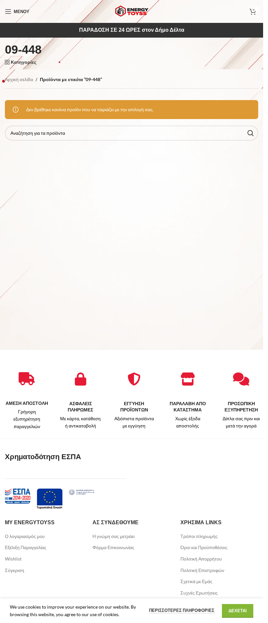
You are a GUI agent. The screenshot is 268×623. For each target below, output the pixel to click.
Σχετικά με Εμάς (196, 581)
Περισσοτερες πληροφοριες (182, 610)
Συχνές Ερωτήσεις (199, 593)
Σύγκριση (14, 570)
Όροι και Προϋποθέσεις (203, 547)
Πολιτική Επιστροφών (202, 570)
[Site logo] (131, 11)
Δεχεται (237, 610)
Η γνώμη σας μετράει (113, 536)
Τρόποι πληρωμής (199, 536)
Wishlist (13, 559)
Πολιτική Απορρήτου (201, 559)
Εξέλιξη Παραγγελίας (25, 547)
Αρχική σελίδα (19, 79)
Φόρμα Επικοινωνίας (113, 547)
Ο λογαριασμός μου (25, 536)
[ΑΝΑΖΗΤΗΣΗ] (250, 133)
